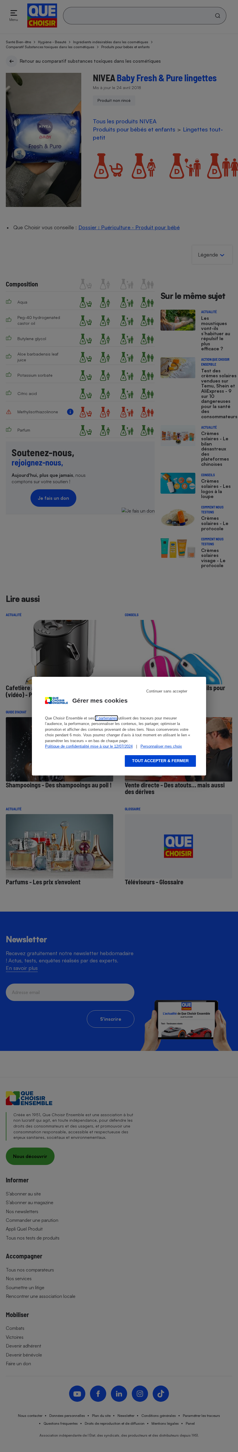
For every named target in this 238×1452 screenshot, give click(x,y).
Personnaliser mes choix (161, 746)
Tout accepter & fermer (160, 760)
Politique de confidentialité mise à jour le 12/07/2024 (89, 746)
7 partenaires (106, 718)
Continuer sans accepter (166, 691)
